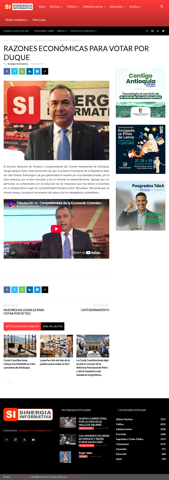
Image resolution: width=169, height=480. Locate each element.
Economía (27, 40)
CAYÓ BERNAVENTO (95, 310)
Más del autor (52, 326)
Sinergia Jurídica (86, 445)
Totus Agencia (74, 477)
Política (71, 6)
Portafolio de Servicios (82, 31)
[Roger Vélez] (65, 457)
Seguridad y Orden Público (16, 356)
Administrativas (93, 6)
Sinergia (61, 31)
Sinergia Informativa (18, 64)
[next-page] (11, 382)
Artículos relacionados (22, 326)
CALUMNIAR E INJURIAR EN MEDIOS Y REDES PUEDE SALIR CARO (94, 438)
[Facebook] (146, 30)
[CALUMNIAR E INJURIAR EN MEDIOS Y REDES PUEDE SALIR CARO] (68, 439)
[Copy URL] (45, 71)
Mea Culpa (39, 20)
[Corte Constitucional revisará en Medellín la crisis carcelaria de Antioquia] (20, 346)
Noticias (55, 6)
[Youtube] (163, 30)
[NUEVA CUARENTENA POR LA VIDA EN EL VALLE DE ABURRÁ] (68, 422)
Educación (116, 6)
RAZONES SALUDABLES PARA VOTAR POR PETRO (24, 311)
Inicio (42, 6)
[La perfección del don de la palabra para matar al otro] (56, 346)
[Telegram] (37, 71)
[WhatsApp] (22, 71)
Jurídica (134, 6)
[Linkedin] (29, 71)
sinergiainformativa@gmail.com (35, 430)
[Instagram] (152, 30)
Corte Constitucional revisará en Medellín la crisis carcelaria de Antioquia (19, 364)
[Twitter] (157, 30)
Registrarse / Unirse (44, 31)
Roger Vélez (85, 452)
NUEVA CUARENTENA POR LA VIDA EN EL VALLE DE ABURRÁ (92, 421)
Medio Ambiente (15, 20)
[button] (162, 6)
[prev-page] (6, 382)
